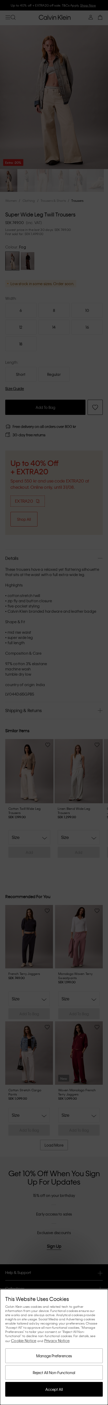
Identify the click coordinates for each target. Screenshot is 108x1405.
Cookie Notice (23, 1340)
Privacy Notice (57, 1340)
